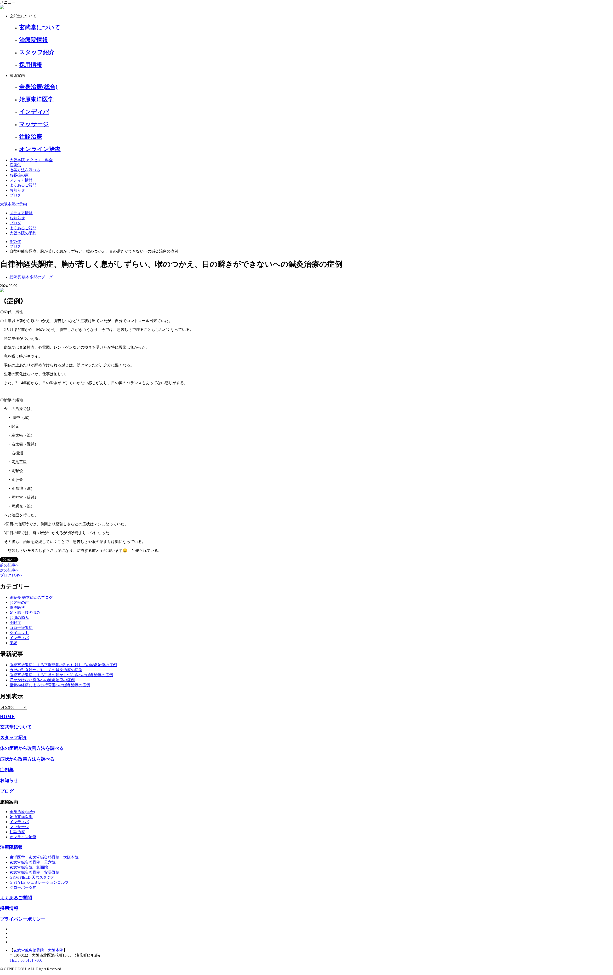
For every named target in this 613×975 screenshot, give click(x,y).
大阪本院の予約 (13, 204)
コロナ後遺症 (21, 628)
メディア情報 (21, 180)
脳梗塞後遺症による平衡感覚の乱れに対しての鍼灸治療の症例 (63, 665)
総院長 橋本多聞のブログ (31, 597)
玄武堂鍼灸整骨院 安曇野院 (34, 872)
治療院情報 (11, 847)
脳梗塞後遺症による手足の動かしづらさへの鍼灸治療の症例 (61, 675)
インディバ (19, 638)
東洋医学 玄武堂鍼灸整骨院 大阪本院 (44, 857)
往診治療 (17, 832)
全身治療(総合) (22, 812)
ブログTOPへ (11, 575)
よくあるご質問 (23, 185)
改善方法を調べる (25, 170)
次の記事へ (9, 570)
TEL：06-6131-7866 (26, 960)
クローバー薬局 (23, 887)
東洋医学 (17, 608)
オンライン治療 (23, 837)
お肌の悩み (19, 618)
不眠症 (15, 623)
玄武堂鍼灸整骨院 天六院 (33, 862)
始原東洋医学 (21, 817)
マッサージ (19, 827)
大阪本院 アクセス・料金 (31, 160)
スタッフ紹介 (13, 737)
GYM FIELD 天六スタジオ (32, 877)
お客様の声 (19, 175)
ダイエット (19, 633)
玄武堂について (16, 726)
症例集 (15, 165)
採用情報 (9, 908)
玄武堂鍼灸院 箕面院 (29, 867)
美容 (13, 643)
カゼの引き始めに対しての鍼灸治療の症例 (46, 670)
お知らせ (17, 190)
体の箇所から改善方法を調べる (32, 748)
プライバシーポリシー (22, 919)
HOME (7, 716)
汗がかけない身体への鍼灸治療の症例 (42, 680)
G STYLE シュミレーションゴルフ (39, 882)
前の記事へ (9, 565)
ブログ (15, 195)
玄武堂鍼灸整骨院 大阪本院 (38, 950)
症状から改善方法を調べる (27, 759)
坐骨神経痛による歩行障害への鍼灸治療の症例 (50, 685)
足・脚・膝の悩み (25, 613)
